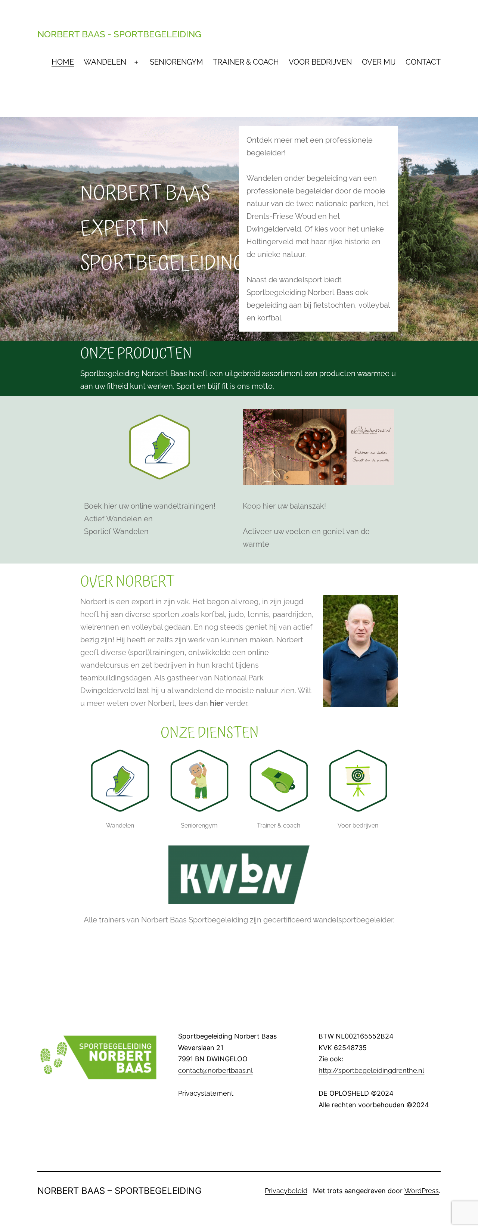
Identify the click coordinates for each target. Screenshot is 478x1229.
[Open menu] (136, 62)
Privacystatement (205, 1093)
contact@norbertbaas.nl (215, 1070)
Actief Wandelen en (118, 518)
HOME (63, 62)
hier (217, 703)
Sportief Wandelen (116, 531)
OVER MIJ (379, 62)
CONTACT (423, 62)
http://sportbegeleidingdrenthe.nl (371, 1070)
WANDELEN (105, 62)
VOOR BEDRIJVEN (320, 62)
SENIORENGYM (176, 62)
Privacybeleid (286, 1191)
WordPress (421, 1191)
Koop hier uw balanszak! (284, 506)
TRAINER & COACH (246, 62)
